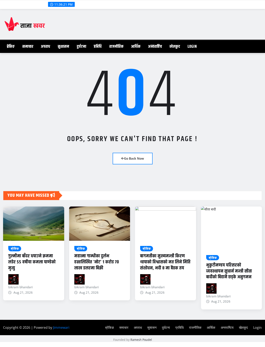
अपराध (45, 47)
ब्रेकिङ (11, 47)
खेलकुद (175, 47)
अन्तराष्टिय (155, 47)
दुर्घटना (81, 47)
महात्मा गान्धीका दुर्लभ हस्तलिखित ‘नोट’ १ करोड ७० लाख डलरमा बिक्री (96, 262)
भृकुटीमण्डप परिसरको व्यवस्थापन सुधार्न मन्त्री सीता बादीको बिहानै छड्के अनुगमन (229, 271)
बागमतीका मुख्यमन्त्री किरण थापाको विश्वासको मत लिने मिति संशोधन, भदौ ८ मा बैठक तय (165, 262)
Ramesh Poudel (141, 340)
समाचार (27, 47)
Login (192, 47)
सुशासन (63, 47)
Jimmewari (61, 327)
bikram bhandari (20, 287)
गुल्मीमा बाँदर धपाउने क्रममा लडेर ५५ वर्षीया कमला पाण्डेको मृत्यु (32, 262)
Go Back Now (134, 158)
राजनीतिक (116, 47)
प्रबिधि (98, 47)
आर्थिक (136, 47)
